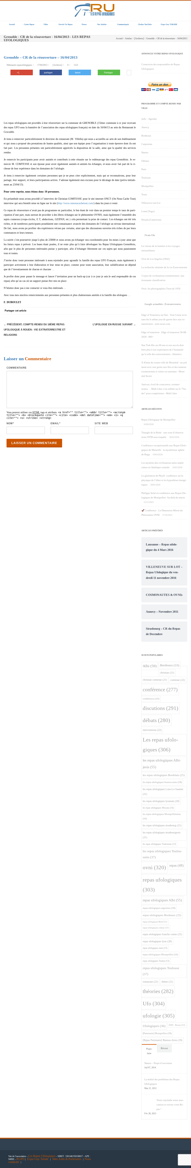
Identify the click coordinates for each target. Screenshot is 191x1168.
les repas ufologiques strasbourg (162, 825)
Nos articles (102, 24)
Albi (150, 666)
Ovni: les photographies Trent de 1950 (160, 288)
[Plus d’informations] (129, 73)
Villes (45, 24)
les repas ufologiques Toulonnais (159, 844)
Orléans (145, 160)
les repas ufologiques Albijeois (162, 763)
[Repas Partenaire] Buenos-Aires (162, 1040)
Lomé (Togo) (147, 211)
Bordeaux (146, 135)
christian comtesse (155, 679)
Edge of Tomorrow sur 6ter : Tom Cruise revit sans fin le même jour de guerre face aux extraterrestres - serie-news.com (164, 319)
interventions (152, 729)
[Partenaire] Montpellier (157, 1033)
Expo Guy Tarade (38, 1159)
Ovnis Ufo (150, 235)
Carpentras (146, 144)
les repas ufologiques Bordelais (164, 775)
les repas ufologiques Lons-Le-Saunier (163, 791)
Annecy (145, 127)
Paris (143, 169)
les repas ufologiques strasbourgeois (161, 835)
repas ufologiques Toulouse (161, 971)
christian (167, 672)
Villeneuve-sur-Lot (150, 202)
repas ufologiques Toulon (156, 961)
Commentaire (17, 368)
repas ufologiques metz (155, 948)
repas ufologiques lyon (157, 941)
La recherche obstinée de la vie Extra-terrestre (164, 267)
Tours (144, 194)
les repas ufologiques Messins (158, 807)
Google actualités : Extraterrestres (163, 304)
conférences (151, 698)
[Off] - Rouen (177, 1025)
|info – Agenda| (149, 118)
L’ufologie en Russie (114, 324)
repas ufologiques (162, 885)
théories (158, 991)
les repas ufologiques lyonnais (161, 801)
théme (167, 981)
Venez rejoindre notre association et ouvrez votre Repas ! (170, 1104)
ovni (154, 867)
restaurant (150, 981)
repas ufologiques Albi (162, 900)
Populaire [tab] (149, 1051)
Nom (10, 423)
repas (176, 865)
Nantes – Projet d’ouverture (158, 1063)
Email (55, 423)
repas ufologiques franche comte (162, 934)
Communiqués (123, 24)
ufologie (159, 1016)
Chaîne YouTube (145, 24)
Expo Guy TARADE (169, 24)
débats (156, 720)
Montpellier (147, 186)
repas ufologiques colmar (156, 928)
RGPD (20, 1159)
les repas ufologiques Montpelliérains (162, 816)
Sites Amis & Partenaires (66, 1159)
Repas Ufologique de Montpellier (158, 419)
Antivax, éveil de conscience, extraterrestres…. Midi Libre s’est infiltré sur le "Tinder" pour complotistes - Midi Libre (164, 389)
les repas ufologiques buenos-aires (162, 782)
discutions (160, 708)
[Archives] (57, 65)
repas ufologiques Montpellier (160, 954)
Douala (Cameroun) (151, 219)
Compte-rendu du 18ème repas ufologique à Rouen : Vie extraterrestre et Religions (34, 329)
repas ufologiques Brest (155, 922)
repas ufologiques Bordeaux (162, 915)
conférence (160, 689)
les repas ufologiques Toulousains (162, 854)
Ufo (154, 1003)
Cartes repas (29, 24)
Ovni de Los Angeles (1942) (155, 259)
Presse (84, 24)
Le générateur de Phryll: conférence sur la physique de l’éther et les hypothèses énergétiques (164, 480)
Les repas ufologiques (160, 745)
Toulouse (146, 177)
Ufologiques (154, 1026)
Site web (101, 423)
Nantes (144, 152)
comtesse (177, 679)
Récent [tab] (164, 1048)
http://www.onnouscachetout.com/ (76, 203)
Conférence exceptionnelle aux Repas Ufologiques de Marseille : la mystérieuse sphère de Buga (164, 450)
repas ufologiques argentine (159, 908)
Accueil (12, 24)
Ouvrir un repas (66, 24)
